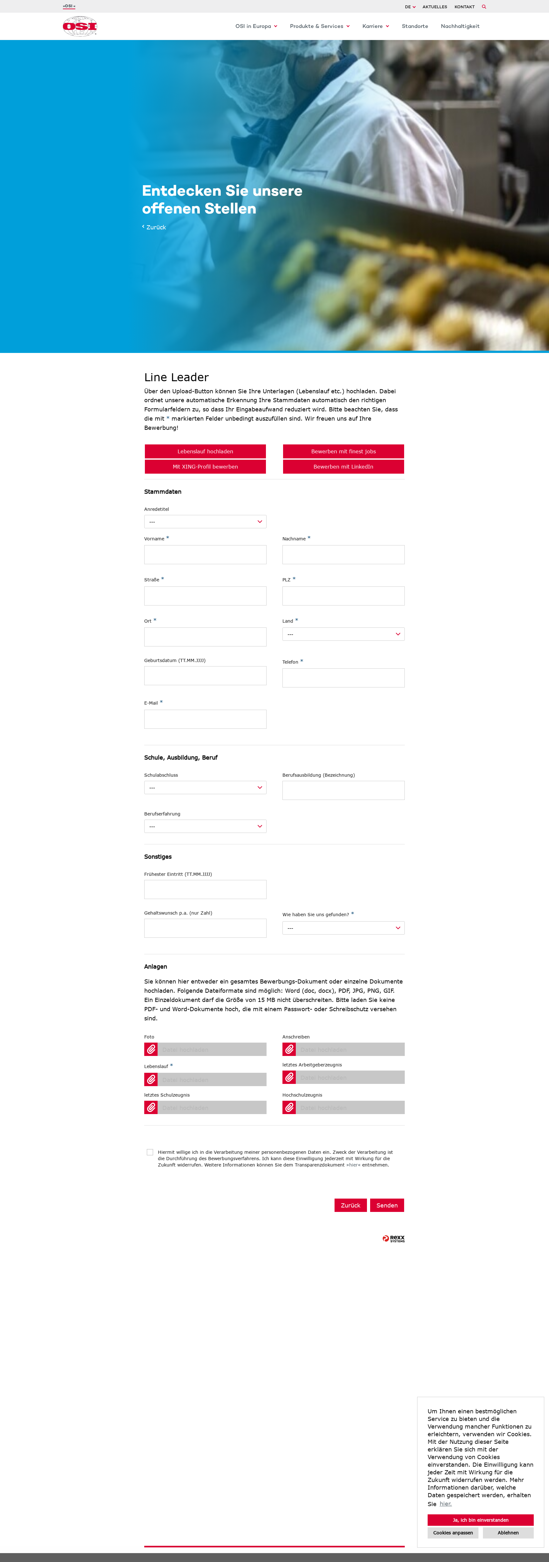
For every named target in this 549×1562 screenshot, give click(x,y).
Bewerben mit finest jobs (343, 451)
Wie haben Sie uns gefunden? (318, 913)
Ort (150, 620)
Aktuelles (435, 7)
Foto (149, 1036)
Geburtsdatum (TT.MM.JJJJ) (175, 660)
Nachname (296, 538)
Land (290, 620)
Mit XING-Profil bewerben (205, 466)
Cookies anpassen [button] (453, 1532)
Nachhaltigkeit (460, 27)
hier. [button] (446, 1503)
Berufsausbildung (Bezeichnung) (318, 775)
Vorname (156, 538)
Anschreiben (296, 1036)
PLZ (289, 579)
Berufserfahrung (162, 813)
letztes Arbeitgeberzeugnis (312, 1064)
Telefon (292, 661)
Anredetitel (156, 509)
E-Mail (153, 702)
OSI (69, 6)
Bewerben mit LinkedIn (343, 466)
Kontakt (465, 7)
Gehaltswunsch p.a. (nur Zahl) (178, 913)
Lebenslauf (158, 1065)
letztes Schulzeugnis (167, 1095)
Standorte (415, 27)
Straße (154, 579)
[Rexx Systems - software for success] (394, 1241)
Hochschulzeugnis (302, 1095)
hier (353, 1164)
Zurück (154, 227)
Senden (387, 1205)
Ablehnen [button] (508, 1532)
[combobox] (205, 521)
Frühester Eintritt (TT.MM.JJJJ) (178, 874)
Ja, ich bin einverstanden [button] (481, 1520)
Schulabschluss (161, 775)
